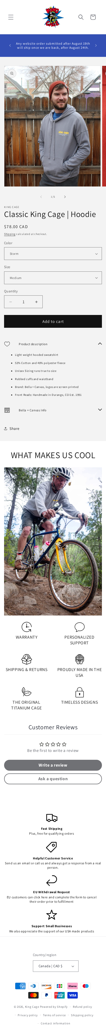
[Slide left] (41, 197)
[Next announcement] (96, 45)
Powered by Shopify (54, 1007)
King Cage (32, 1007)
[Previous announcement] (10, 45)
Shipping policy (82, 1015)
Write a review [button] (53, 765)
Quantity (11, 291)
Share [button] (15, 428)
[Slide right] (65, 197)
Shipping (9, 234)
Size (7, 267)
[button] (11, 17)
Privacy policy (28, 1015)
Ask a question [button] (53, 779)
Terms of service (54, 1015)
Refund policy (82, 1007)
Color (8, 243)
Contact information (55, 1023)
